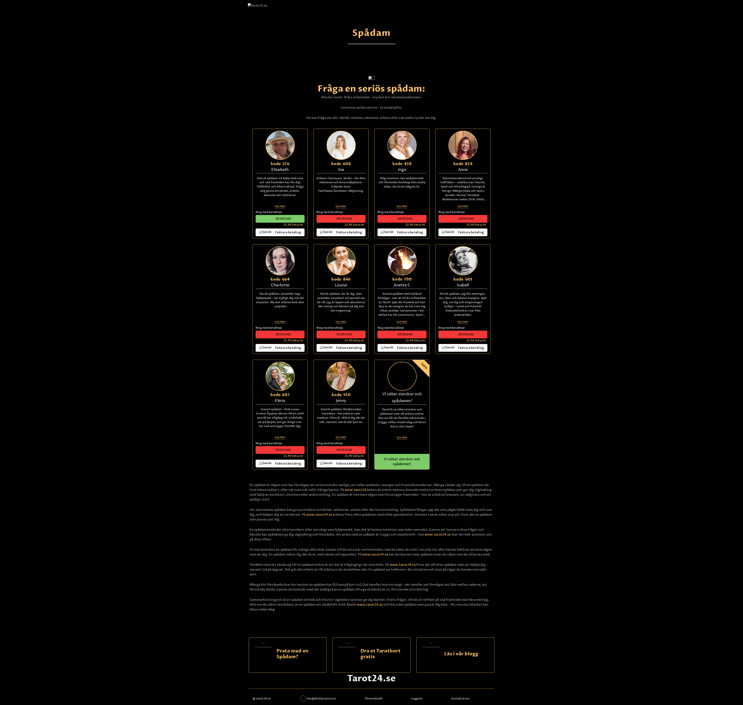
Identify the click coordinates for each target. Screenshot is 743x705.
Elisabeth (280, 169)
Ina (341, 169)
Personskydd (374, 698)
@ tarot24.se (262, 698)
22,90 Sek (293, 225)
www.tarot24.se (358, 490)
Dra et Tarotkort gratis (380, 654)
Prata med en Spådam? (292, 654)
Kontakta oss (460, 698)
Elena (280, 400)
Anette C (402, 285)
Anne (463, 169)
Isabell (463, 285)
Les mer (280, 206)
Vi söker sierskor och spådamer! (402, 461)
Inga (402, 169)
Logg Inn (417, 698)
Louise (341, 285)
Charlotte (280, 285)
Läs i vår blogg (461, 654)
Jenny (341, 400)
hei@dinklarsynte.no (321, 698)
